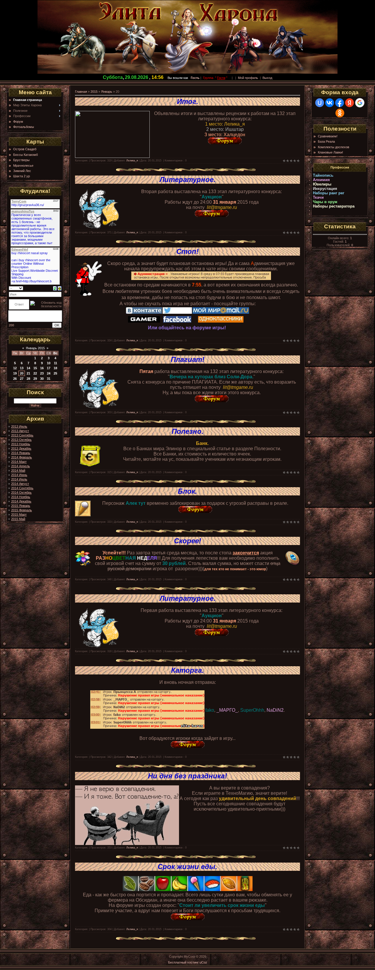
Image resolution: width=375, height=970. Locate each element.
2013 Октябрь (21, 439)
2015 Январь (20, 505)
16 (42, 368)
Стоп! (187, 251)
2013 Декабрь (21, 448)
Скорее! (187, 541)
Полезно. (188, 431)
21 (28, 373)
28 (28, 378)
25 (55, 373)
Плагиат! (187, 359)
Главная (81, 91)
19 (15, 373)
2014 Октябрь (21, 492)
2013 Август (20, 431)
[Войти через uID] (319, 102)
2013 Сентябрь (22, 435)
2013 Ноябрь (20, 444)
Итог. (187, 101)
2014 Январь (20, 453)
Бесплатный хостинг (183, 962)
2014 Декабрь (21, 501)
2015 (94, 91)
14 (28, 368)
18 (55, 368)
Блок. (187, 491)
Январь (106, 91)
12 (15, 368)
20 (21, 373)
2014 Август (20, 483)
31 (48, 378)
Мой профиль (248, 78)
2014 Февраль (21, 457)
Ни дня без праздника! (187, 776)
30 (42, 378)
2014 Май (18, 470)
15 (35, 368)
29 (35, 378)
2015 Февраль (21, 510)
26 (15, 378)
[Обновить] (55, 288)
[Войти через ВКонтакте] (329, 102)
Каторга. (187, 670)
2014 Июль (19, 479)
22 (35, 373)
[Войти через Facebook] (339, 102)
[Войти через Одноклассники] (339, 113)
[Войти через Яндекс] (349, 102)
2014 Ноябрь (20, 497)
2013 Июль (19, 426)
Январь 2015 (35, 348)
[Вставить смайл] (60, 288)
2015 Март (19, 514)
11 (55, 363)
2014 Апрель (20, 466)
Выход (267, 78)
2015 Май (18, 519)
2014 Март (19, 461)
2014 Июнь (19, 475)
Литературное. (188, 179)
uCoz (203, 962)
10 (48, 363)
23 (42, 373)
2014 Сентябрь (22, 488)
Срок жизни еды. (187, 867)
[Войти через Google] (359, 102)
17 (48, 368)
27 (21, 378)
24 (48, 373)
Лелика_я (132, 160)
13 (21, 368)
